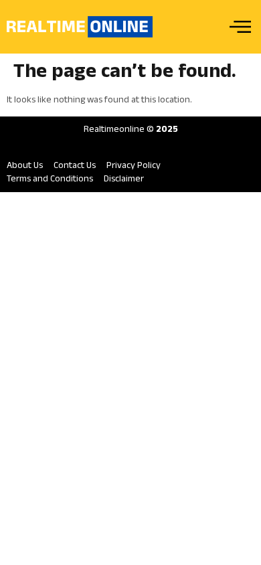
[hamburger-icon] (239, 27)
